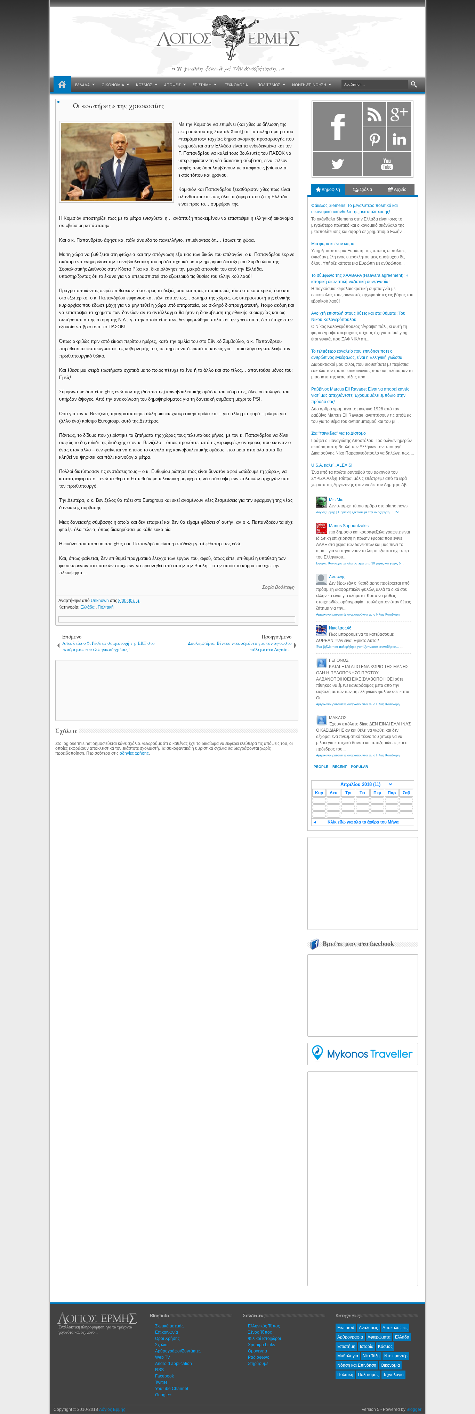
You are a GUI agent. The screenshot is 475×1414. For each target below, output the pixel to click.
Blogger (413, 1409)
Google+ (163, 1394)
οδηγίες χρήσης (134, 753)
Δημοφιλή (330, 189)
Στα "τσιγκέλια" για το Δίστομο (338, 433)
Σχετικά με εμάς (169, 1326)
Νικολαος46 (340, 628)
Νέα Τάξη (371, 1355)
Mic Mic (336, 499)
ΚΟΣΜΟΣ (144, 84)
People (321, 767)
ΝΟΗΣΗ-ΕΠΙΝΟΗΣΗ (309, 84)
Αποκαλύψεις (395, 1327)
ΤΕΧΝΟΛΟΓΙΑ (236, 84)
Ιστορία (366, 1346)
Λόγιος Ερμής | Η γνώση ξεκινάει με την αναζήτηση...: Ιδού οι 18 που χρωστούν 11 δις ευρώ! (383, 512)
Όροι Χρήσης (167, 1338)
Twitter (161, 1382)
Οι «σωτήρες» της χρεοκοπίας (118, 105)
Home (62, 85)
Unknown (100, 600)
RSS (159, 1369)
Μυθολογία (347, 1355)
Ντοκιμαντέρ (396, 1355)
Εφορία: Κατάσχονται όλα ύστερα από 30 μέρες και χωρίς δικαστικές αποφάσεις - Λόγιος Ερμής (384, 563)
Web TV (162, 1357)
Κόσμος (385, 1346)
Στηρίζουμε (258, 1363)
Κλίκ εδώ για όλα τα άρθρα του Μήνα (363, 822)
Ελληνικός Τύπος (264, 1326)
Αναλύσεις (368, 1327)
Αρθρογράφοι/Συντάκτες (178, 1351)
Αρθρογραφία (350, 1337)
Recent (339, 767)
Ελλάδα (88, 607)
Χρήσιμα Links (261, 1344)
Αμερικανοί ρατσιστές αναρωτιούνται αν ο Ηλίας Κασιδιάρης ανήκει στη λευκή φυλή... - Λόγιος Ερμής (388, 614)
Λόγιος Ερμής (112, 1409)
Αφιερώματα (379, 1337)
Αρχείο (399, 189)
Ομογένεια (257, 1351)
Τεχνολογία (393, 1374)
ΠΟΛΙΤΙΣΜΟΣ (268, 84)
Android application (173, 1363)
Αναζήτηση (414, 85)
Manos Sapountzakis (349, 525)
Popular (359, 767)
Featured (345, 1327)
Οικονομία (390, 1365)
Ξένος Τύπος (260, 1332)
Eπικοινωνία (166, 1332)
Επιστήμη (346, 1346)
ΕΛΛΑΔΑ (82, 84)
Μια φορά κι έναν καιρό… (335, 243)
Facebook (164, 1376)
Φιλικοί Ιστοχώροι (264, 1338)
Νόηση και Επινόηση (356, 1365)
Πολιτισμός (368, 1374)
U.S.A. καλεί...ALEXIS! (331, 465)
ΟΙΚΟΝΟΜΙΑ (113, 84)
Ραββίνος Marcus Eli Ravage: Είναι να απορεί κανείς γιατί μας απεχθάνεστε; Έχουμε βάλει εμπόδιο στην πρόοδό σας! (360, 395)
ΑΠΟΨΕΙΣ (172, 84)
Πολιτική (106, 607)
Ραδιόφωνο (258, 1357)
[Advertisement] (175, 690)
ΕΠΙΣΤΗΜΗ (202, 84)
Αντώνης (337, 577)
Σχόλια (365, 189)
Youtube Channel (171, 1388)
